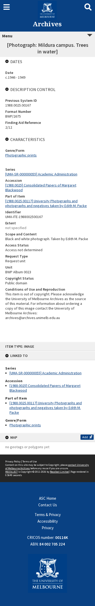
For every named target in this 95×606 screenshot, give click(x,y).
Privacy (48, 527)
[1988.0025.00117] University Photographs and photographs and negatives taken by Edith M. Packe (46, 408)
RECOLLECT (11, 471)
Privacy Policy (13, 461)
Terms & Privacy (48, 514)
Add (85, 437)
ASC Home (47, 498)
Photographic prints (25, 425)
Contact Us (47, 504)
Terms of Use (29, 461)
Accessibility (47, 521)
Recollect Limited (59, 471)
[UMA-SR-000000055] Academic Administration (46, 373)
